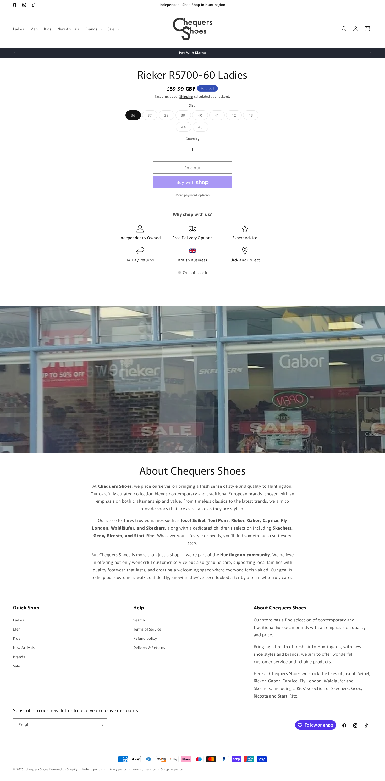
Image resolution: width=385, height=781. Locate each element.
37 (152, 116)
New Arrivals (24, 647)
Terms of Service (147, 628)
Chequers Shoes (37, 769)
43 (253, 116)
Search (139, 619)
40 (203, 116)
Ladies (18, 619)
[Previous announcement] (15, 53)
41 (220, 116)
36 (136, 116)
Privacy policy (117, 769)
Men (17, 628)
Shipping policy (172, 769)
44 (186, 128)
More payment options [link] (192, 195)
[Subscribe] (101, 725)
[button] (93, 28)
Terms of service (144, 769)
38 (169, 116)
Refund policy (145, 638)
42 (237, 116)
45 (203, 128)
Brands (19, 656)
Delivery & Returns (149, 647)
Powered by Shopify (64, 769)
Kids (16, 638)
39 (186, 116)
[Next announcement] (370, 53)
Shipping (186, 96)
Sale (16, 665)
